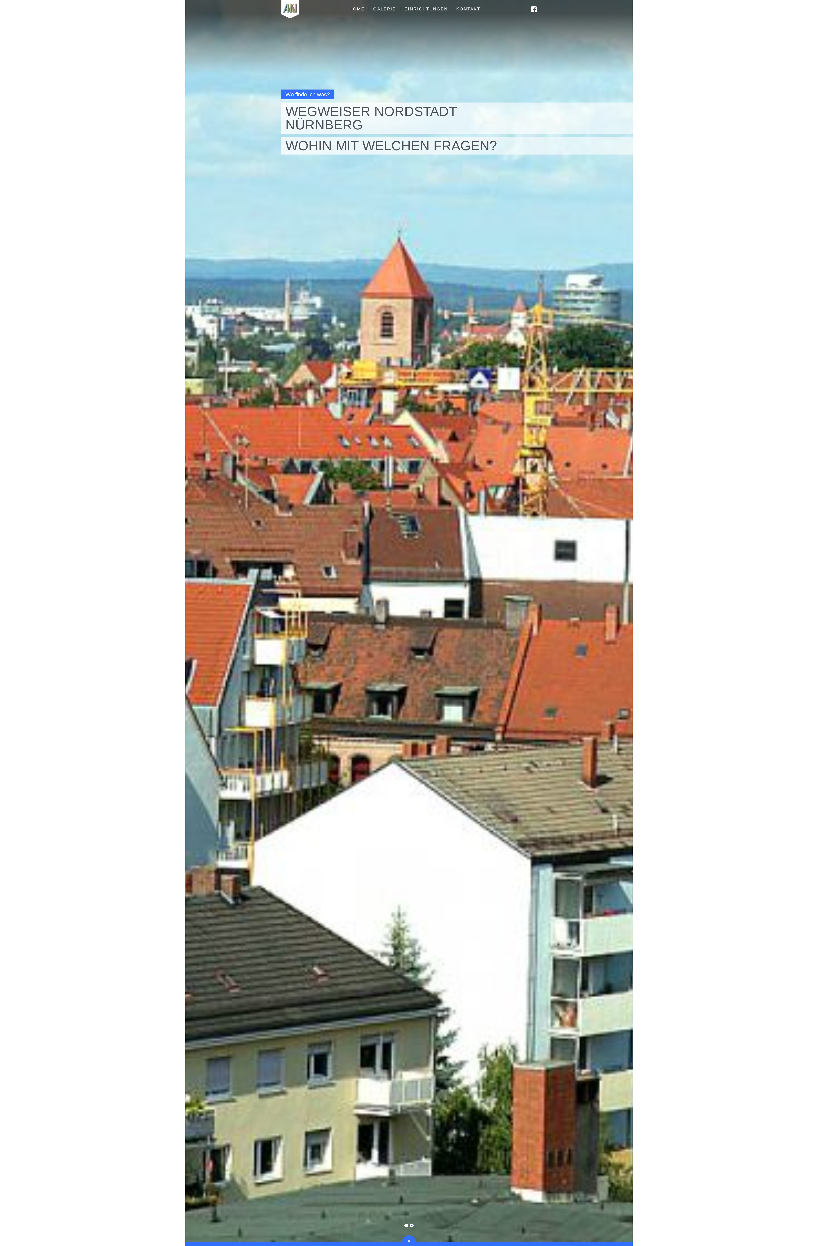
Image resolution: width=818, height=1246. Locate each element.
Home (357, 9)
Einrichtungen (426, 9)
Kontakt (468, 9)
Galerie (384, 9)
